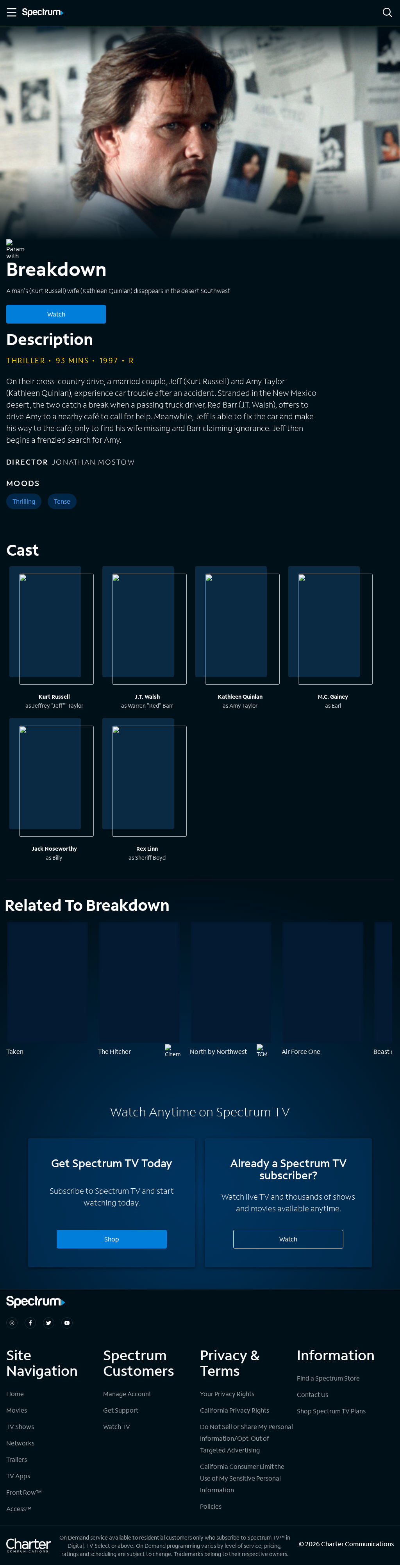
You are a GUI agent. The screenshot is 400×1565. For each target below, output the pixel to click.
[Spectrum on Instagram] (12, 1323)
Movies (16, 1410)
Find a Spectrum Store (328, 1378)
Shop (111, 1239)
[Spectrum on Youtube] (67, 1323)
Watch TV (116, 1426)
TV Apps (18, 1476)
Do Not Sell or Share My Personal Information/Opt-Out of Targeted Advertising (246, 1438)
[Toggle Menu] (11, 12)
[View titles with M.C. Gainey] (335, 630)
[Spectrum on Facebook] (30, 1323)
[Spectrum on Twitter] (48, 1323)
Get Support (120, 1410)
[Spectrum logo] (43, 13)
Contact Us (312, 1394)
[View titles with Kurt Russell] (56, 630)
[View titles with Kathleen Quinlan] (242, 630)
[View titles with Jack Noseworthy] (56, 782)
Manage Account (127, 1394)
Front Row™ (24, 1492)
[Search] (387, 13)
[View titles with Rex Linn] (149, 782)
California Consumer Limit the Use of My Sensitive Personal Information (242, 1478)
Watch (56, 314)
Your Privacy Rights (227, 1394)
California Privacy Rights (234, 1410)
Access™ (19, 1508)
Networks (20, 1443)
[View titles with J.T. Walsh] (149, 630)
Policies (210, 1506)
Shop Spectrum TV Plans (331, 1411)
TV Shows (20, 1426)
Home (15, 1394)
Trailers (16, 1459)
